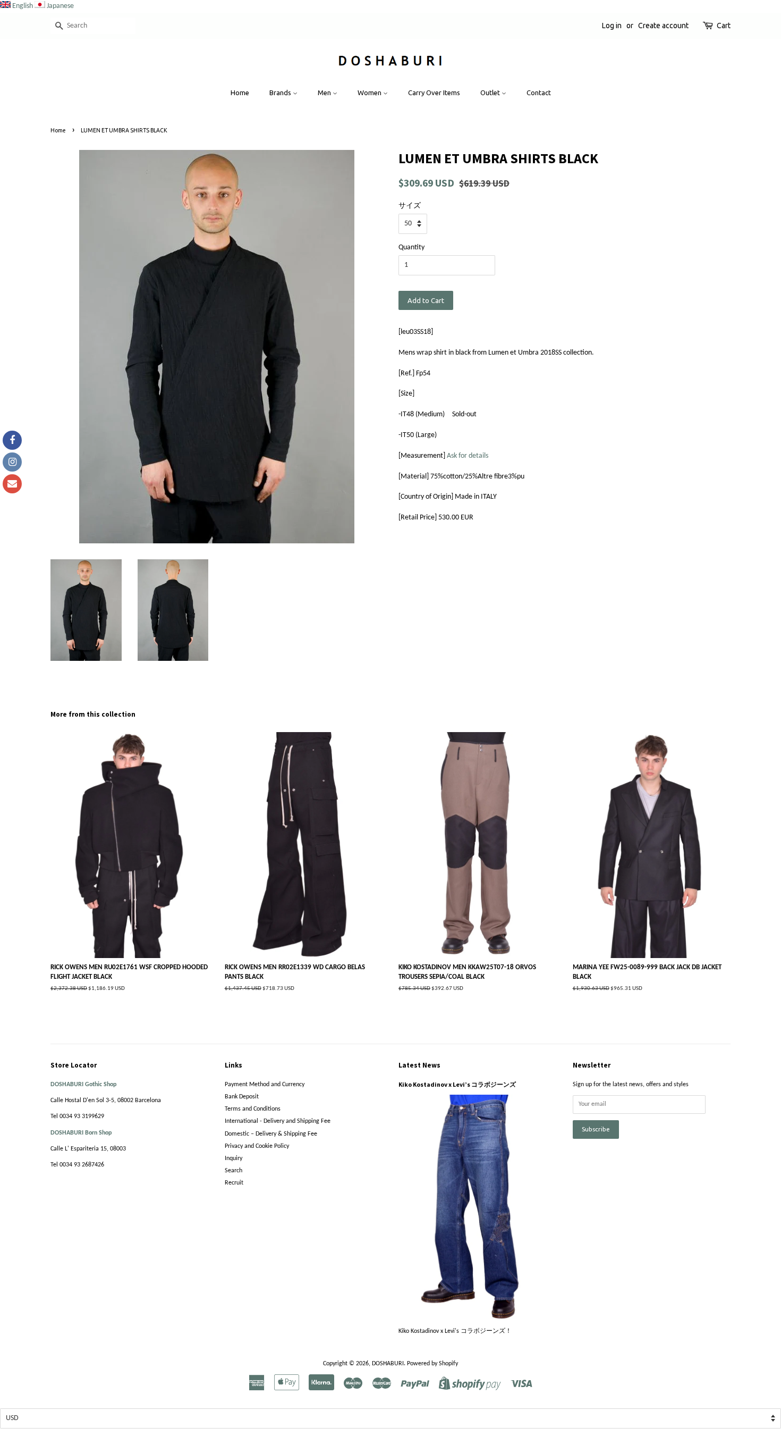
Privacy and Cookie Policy (257, 1146)
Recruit (234, 1183)
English (22, 6)
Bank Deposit (242, 1097)
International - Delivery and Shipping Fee (277, 1121)
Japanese (60, 6)
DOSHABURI (388, 1364)
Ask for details (467, 456)
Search (233, 1171)
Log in (612, 25)
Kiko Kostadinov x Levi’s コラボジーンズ (457, 1084)
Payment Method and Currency (264, 1084)
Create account (663, 25)
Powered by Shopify (432, 1364)
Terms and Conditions (253, 1109)
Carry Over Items (434, 92)
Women (370, 92)
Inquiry (233, 1158)
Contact (539, 92)
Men (325, 92)
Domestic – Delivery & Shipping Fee (271, 1134)
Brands (281, 92)
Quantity (411, 247)
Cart (724, 25)
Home (240, 92)
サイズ (409, 206)
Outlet (491, 92)
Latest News (419, 1065)
